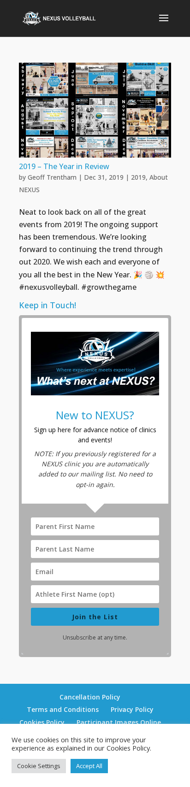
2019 (138, 177)
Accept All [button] (89, 766)
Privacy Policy (132, 709)
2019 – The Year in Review (64, 166)
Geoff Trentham (52, 177)
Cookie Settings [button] (38, 766)
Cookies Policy (42, 722)
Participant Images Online (119, 722)
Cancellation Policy (89, 697)
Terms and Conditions (63, 709)
